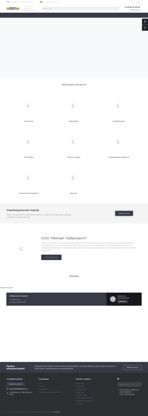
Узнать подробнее (51, 257)
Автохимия (28, 121)
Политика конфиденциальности (50, 392)
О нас (41, 383)
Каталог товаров (83, 379)
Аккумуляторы (119, 121)
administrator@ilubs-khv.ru (51, 2)
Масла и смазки (73, 157)
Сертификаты (43, 389)
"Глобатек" (56, 412)
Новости (42, 386)
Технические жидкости (28, 193)
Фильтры (74, 193)
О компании (44, 379)
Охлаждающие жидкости (118, 157)
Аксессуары (29, 157)
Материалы (74, 121)
